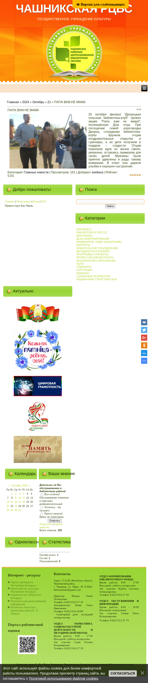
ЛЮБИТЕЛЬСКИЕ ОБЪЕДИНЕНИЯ (97, 248)
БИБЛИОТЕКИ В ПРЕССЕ (91, 232)
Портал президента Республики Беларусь (23, 584)
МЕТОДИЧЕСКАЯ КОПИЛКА (93, 251)
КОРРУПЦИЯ (84, 270)
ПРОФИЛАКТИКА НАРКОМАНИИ (95, 260)
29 (11, 510)
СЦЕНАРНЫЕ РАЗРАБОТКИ (93, 276)
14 (8, 501)
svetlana (97, 172)
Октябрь (38, 102)
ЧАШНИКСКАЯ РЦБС (74, 8)
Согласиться (123, 673)
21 (49, 102)
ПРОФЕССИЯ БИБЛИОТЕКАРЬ (95, 257)
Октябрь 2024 (20, 485)
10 (19, 497)
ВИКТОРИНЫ (84, 235)
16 (15, 501)
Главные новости (36, 172)
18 (23, 501)
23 (15, 506)
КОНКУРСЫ (83, 245)
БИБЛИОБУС (84, 229)
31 (19, 510)
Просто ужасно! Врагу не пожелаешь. (52, 515)
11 (23, 497)
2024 (25, 102)
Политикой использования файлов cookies (63, 678)
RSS (43, 201)
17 (19, 501)
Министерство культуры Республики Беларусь (25, 590)
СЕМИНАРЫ (83, 267)
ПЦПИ (79, 263)
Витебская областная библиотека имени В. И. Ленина (24, 610)
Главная (13, 102)
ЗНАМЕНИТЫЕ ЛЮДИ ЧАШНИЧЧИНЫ (99, 241)
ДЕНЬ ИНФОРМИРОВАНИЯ (92, 238)
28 (8, 510)
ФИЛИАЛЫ (82, 273)
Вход (36, 201)
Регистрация (23, 201)
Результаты (46, 524)
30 (15, 510)
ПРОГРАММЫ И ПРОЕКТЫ (92, 254)
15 (11, 501)
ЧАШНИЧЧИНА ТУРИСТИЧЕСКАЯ (96, 279)
